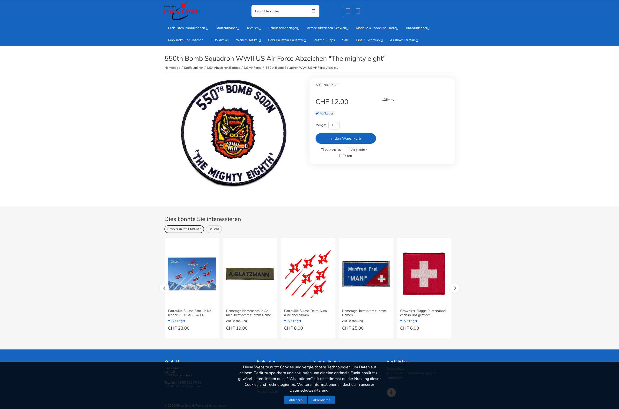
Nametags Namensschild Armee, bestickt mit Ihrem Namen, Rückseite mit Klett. (249, 313)
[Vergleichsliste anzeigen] (358, 13)
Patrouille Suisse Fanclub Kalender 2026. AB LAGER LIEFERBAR (190, 313)
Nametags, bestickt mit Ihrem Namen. (364, 313)
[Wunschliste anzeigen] (348, 13)
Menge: (321, 125)
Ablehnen (295, 400)
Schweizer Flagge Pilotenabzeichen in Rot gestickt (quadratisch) (423, 313)
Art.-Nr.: (323, 85)
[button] (345, 156)
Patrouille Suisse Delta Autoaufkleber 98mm (306, 313)
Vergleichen (359, 150)
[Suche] (313, 11)
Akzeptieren (321, 400)
